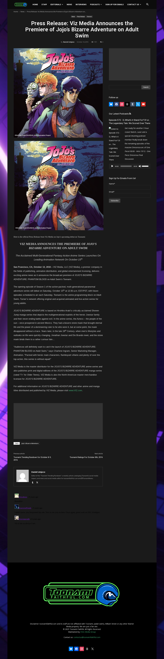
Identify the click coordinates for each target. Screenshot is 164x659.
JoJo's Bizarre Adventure (30, 443)
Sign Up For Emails (114, 4)
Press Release (81, 16)
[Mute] (140, 166)
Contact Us (133, 4)
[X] (38, 482)
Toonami (89, 16)
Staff (44, 4)
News (69, 4)
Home (35, 4)
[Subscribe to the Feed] (130, 114)
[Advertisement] (58, 421)
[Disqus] (58, 525)
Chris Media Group (88, 632)
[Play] (112, 166)
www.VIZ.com (75, 390)
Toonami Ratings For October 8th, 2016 (86, 457)
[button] (147, 4)
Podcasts (95, 4)
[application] (129, 166)
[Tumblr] (33, 482)
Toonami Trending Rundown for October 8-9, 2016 (32, 458)
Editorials (55, 4)
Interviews (81, 4)
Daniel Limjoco (68, 42)
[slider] (145, 166)
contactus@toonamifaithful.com (87, 637)
